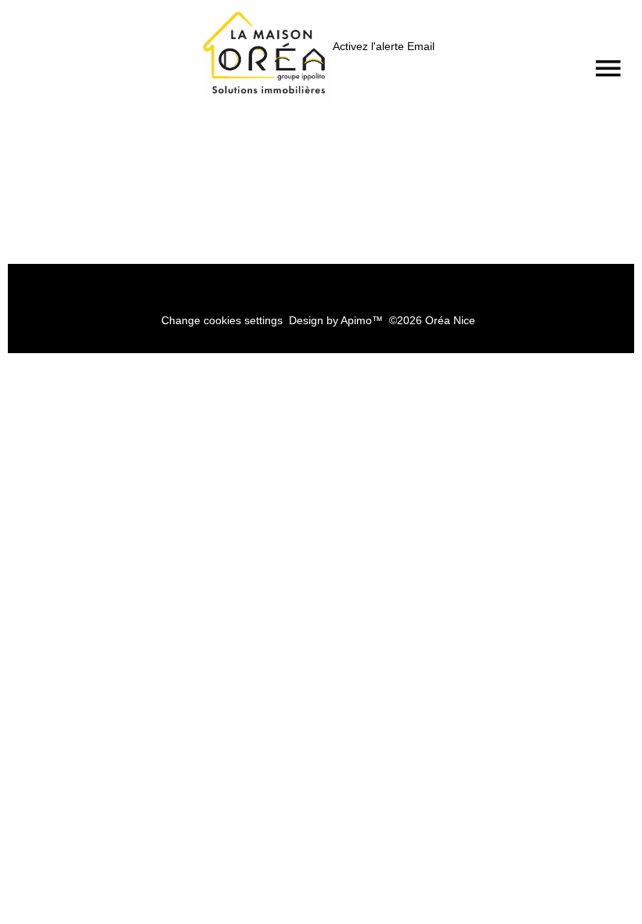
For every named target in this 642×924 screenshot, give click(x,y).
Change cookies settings (222, 320)
